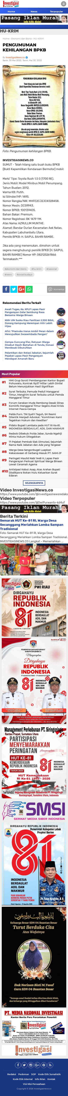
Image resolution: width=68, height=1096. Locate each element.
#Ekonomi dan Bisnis (16, 269)
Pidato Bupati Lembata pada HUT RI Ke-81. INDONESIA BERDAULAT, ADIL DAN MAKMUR (36, 427)
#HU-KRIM (36, 269)
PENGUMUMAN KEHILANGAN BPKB (24, 47)
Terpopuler (56, 11)
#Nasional (52, 269)
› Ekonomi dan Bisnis (21, 38)
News (34, 11)
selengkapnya (34, 483)
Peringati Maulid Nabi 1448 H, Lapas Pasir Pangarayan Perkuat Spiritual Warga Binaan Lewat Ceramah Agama (35, 461)
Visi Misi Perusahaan (34, 1084)
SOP (33, 1074)
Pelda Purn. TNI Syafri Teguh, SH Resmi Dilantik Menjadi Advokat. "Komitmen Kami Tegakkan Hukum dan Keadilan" (35, 417)
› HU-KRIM (38, 38)
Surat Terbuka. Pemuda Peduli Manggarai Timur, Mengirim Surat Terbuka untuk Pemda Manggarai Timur (36, 394)
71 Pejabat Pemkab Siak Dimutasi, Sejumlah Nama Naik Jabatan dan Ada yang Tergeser (35, 443)
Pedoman (23, 1074)
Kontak (51, 1079)
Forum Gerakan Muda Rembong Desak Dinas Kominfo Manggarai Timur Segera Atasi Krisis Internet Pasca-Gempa (36, 406)
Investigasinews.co (42, 1088)
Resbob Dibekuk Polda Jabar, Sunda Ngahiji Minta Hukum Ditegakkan (35, 435)
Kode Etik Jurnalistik (49, 1074)
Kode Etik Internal (23, 1079)
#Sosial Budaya (24, 274)
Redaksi (11, 1074)
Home (11, 11)
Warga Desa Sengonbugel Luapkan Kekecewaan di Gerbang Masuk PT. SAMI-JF (35, 452)
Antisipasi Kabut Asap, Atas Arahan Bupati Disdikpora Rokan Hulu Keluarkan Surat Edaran (34, 472)
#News (8, 274)
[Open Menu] (63, 3)
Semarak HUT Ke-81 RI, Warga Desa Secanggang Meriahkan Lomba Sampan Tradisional (31, 525)
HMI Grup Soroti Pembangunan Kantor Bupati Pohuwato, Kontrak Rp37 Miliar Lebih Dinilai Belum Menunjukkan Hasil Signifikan (37, 383)
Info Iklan (40, 1079)
